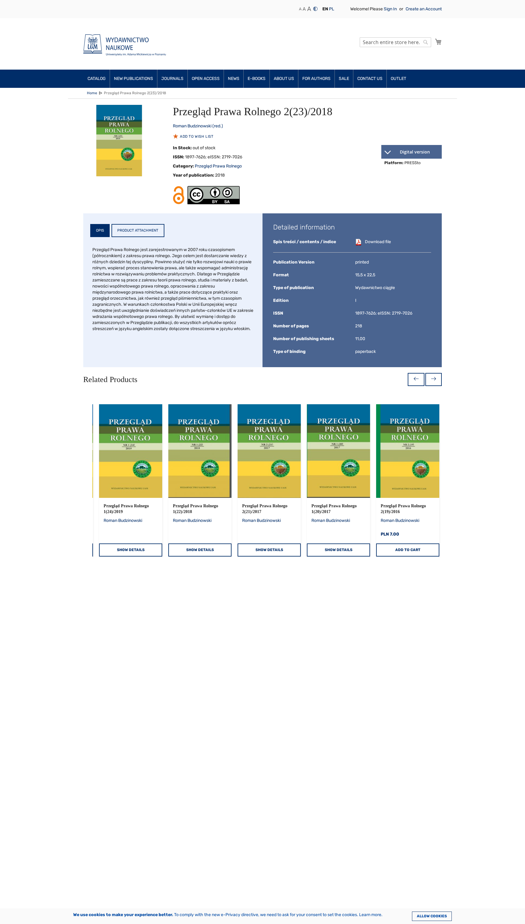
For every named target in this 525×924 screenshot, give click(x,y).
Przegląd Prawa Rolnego (218, 166)
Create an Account (424, 9)
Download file (378, 241)
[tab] (100, 230)
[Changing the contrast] (315, 9)
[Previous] (416, 379)
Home (92, 93)
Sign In (391, 9)
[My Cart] (438, 41)
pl (331, 9)
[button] (325, 9)
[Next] (433, 379)
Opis (100, 230)
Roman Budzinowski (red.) (198, 126)
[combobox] (395, 42)
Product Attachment (137, 230)
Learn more (370, 914)
